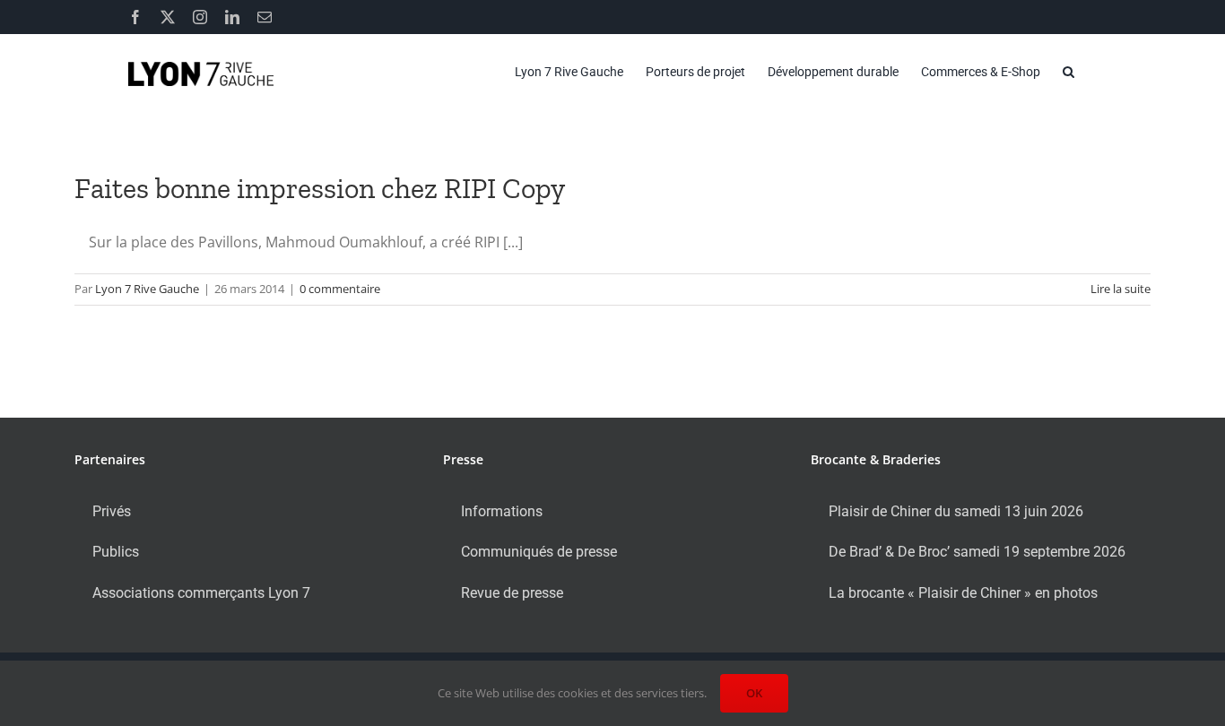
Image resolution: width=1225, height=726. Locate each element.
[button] (1068, 71)
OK (754, 693)
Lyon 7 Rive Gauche (147, 289)
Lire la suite (1120, 289)
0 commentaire (340, 289)
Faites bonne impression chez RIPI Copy (319, 188)
